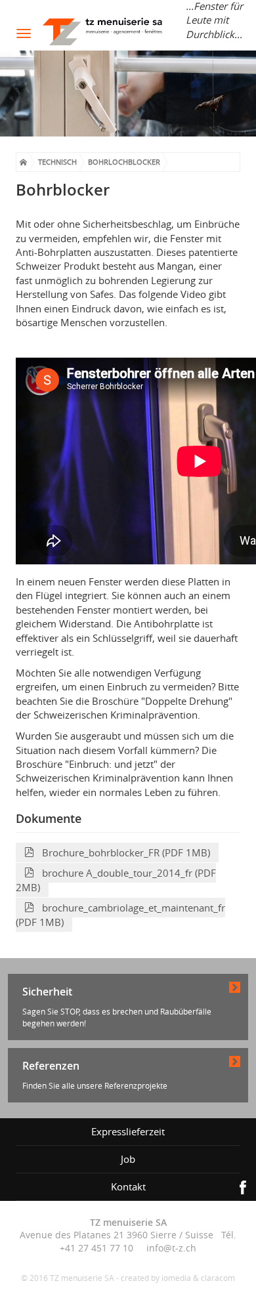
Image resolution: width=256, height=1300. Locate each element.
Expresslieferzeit (128, 1131)
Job (128, 1158)
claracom (218, 1278)
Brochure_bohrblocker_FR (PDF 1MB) (122, 852)
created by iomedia (156, 1278)
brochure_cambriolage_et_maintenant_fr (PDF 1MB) (120, 914)
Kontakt (128, 1186)
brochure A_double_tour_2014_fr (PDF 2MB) (116, 879)
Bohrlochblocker (124, 162)
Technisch (57, 162)
